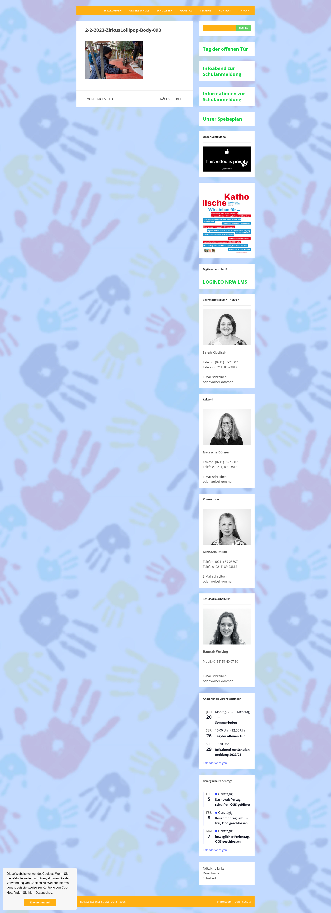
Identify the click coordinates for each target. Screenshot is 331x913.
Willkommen (113, 10)
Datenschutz (243, 901)
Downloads (211, 873)
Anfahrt (245, 10)
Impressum (224, 901)
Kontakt (225, 10)
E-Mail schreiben (215, 377)
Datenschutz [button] (44, 892)
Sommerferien (226, 722)
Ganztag (186, 10)
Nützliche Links (213, 868)
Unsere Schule (139, 10)
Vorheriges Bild (100, 99)
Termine (205, 10)
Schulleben (165, 10)
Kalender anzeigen (215, 763)
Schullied (209, 878)
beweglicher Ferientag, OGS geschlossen (232, 839)
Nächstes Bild (171, 99)
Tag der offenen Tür (230, 736)
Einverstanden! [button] (40, 902)
